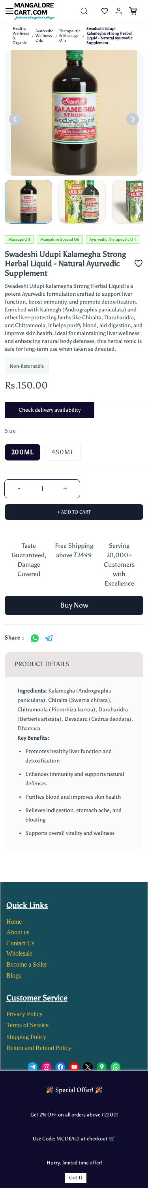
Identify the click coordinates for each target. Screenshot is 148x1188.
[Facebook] (60, 1067)
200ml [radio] (22, 452)
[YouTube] (74, 1067)
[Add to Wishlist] (138, 263)
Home (14, 921)
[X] (88, 1067)
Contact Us (20, 943)
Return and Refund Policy (38, 1047)
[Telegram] (49, 638)
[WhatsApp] (35, 638)
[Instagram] (46, 1067)
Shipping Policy (26, 1036)
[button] (98, 11)
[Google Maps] (102, 1067)
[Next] (132, 119)
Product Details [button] (41, 664)
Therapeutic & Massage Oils (70, 36)
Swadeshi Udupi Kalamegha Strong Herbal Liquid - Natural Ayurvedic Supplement (109, 35)
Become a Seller (26, 964)
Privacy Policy (24, 1014)
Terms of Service (27, 1025)
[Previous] (15, 119)
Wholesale (19, 953)
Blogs (13, 975)
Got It (75, 1178)
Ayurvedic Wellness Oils (44, 36)
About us (17, 932)
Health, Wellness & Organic (21, 35)
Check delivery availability (50, 410)
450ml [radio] (63, 452)
